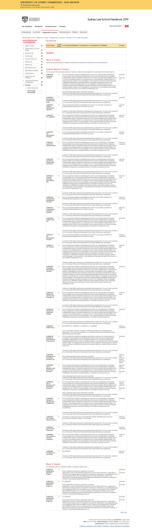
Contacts (62, 26)
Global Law (28, 62)
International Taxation (31, 70)
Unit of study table (32, 88)
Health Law (28, 65)
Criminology (28, 56)
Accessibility (126, 526)
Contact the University (86, 526)
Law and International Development (31, 81)
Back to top (124, 512)
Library (100, 526)
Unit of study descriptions (31, 91)
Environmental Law (31, 59)
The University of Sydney (33, 19)
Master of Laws (29, 46)
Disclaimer (106, 526)
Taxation (69, 38)
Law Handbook (27, 26)
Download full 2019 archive (31, 5)
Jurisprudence (29, 73)
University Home (51, 26)
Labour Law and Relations (30, 77)
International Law (30, 67)
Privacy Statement (115, 526)
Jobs (95, 526)
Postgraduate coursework (57, 38)
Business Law (29, 53)
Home (33, 38)
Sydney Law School (42, 38)
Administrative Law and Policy (32, 49)
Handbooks (39, 26)
